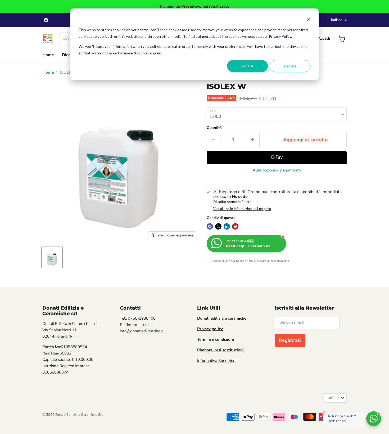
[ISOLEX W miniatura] (52, 257)
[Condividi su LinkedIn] (227, 226)
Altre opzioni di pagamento (277, 170)
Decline (290, 66)
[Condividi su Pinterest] (235, 226)
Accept (247, 66)
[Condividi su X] (218, 226)
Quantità (214, 128)
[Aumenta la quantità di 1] (253, 140)
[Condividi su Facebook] (210, 226)
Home (48, 55)
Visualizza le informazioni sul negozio (242, 209)
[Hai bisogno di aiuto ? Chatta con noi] (373, 418)
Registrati (290, 340)
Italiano (336, 19)
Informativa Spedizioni (216, 360)
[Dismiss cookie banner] (308, 20)
